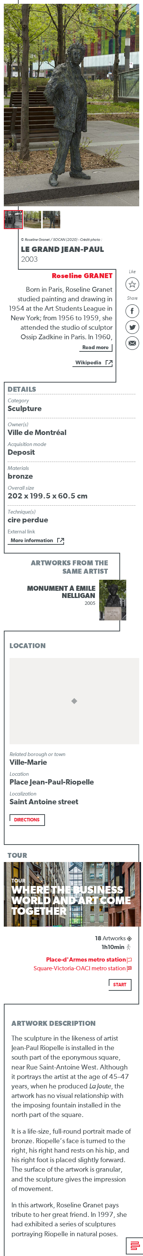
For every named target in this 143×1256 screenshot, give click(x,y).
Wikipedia (88, 362)
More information (32, 540)
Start (119, 985)
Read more (95, 347)
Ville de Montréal (37, 433)
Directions (27, 820)
